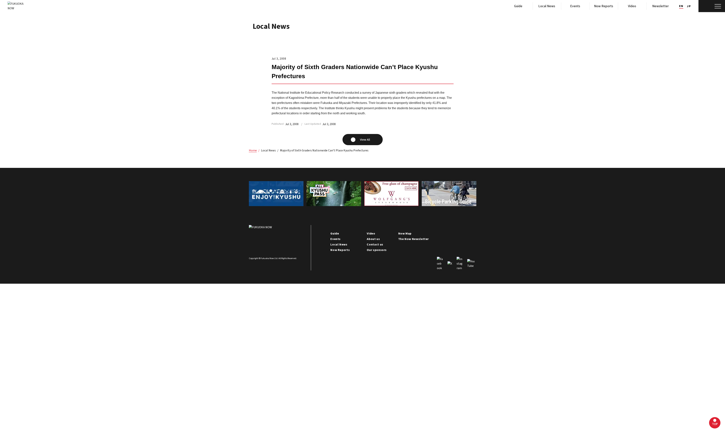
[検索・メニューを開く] (711, 6)
